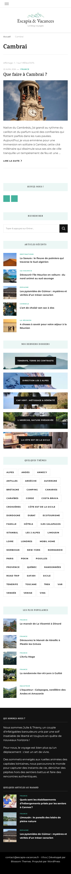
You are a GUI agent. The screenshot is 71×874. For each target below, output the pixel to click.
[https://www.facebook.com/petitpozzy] (6, 198)
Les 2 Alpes (33, 532)
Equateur (25, 686)
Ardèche (31, 481)
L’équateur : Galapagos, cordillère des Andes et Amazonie (43, 691)
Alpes (10, 472)
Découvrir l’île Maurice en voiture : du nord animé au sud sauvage (42, 276)
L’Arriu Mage (27, 656)
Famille (11, 524)
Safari (31, 575)
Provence (13, 567)
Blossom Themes (21, 861)
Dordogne (13, 515)
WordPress (53, 861)
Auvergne (50, 481)
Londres (26, 541)
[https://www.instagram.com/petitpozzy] (14, 198)
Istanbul (12, 532)
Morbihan (13, 550)
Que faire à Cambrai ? (25, 75)
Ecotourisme (51, 515)
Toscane (31, 584)
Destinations (27, 254)
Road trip (12, 575)
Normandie (55, 550)
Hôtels (28, 524)
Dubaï (31, 515)
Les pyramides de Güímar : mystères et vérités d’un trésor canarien (43, 293)
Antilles (12, 481)
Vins (43, 593)
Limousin (53, 532)
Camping (32, 489)
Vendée (11, 593)
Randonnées (52, 567)
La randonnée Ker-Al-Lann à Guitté (41, 673)
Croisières (13, 507)
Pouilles (41, 558)
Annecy (42, 472)
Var (60, 584)
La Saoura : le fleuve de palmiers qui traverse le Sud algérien (42, 260)
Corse (30, 498)
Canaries (51, 489)
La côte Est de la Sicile (35, 440)
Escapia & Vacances (35, 21)
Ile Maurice (26, 271)
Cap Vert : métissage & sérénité (35, 400)
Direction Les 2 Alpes (35, 380)
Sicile (47, 575)
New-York (33, 550)
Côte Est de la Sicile (41, 507)
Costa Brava (49, 498)
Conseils (24, 304)
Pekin (24, 558)
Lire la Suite (11, 161)
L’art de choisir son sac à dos (37, 307)
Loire (10, 541)
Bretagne (12, 489)
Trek (47, 584)
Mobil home (47, 541)
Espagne (24, 287)
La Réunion (25, 320)
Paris (10, 558)
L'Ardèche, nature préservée (35, 420)
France (24, 69)
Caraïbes (12, 498)
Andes (25, 472)
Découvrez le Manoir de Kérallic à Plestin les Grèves (40, 642)
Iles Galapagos (51, 524)
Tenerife (12, 584)
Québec (32, 567)
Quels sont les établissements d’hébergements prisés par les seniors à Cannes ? (43, 803)
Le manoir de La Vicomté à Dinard (40, 623)
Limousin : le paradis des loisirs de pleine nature (40, 819)
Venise (28, 593)
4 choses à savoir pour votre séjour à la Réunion (43, 326)
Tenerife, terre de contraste (36, 361)
